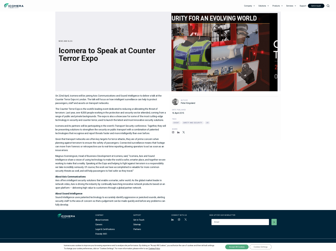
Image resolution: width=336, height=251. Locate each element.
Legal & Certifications (105, 229)
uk (207, 123)
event (176, 123)
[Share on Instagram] (173, 132)
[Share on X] (184, 132)
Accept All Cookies (237, 247)
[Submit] (274, 222)
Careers (98, 224)
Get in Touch (138, 220)
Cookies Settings (261, 247)
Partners (137, 229)
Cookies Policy (154, 248)
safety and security (192, 123)
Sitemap (137, 224)
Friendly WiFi (101, 234)
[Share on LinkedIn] (178, 132)
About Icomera (102, 220)
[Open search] (328, 6)
